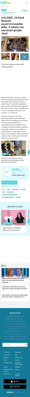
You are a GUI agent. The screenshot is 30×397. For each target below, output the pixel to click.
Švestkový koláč (20, 339)
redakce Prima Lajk (6, 14)
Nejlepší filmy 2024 (19, 316)
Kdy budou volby (9, 324)
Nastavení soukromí (17, 374)
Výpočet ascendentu (9, 336)
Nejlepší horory (11, 319)
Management (18, 352)
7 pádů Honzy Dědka (20, 326)
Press (16, 354)
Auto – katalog (9, 326)
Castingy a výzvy (19, 357)
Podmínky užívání (8, 362)
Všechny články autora (18, 175)
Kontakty (17, 360)
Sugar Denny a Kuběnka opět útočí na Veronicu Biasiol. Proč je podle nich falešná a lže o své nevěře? (12, 229)
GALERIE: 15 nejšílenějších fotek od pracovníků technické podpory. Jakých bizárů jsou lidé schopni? (12, 160)
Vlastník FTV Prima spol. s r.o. (8, 370)
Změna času (10, 321)
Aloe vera (22, 331)
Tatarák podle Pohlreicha (12, 331)
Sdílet (23, 11)
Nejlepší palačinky (10, 339)
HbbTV (5, 360)
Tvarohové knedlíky (21, 336)
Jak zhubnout (9, 316)
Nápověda (17, 367)
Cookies (6, 367)
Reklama (6, 357)
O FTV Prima (7, 352)
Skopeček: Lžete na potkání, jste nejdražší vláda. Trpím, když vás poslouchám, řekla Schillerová (13, 280)
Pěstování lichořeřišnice (15, 334)
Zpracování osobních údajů (18, 363)
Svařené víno (18, 329)
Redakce (17, 369)
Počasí (21, 321)
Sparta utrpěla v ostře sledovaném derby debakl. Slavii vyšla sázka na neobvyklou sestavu (15, 296)
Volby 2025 (11, 329)
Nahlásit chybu (7, 374)
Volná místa (6, 354)
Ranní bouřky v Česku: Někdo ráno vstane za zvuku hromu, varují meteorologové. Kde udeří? (14, 287)
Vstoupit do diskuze (10, 182)
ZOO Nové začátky (20, 324)
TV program (20, 319)
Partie (16, 321)
